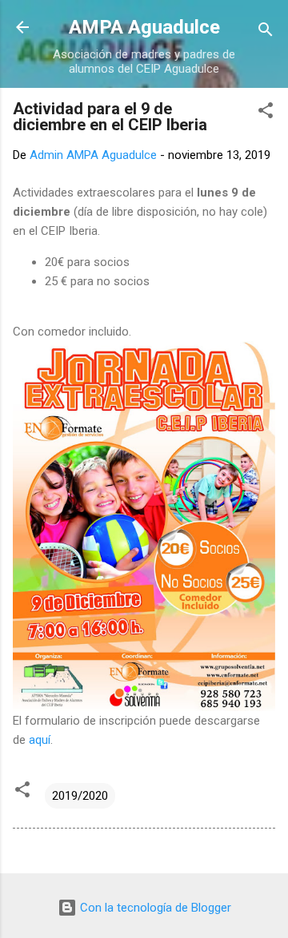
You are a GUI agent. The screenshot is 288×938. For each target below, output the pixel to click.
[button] (265, 113)
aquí (39, 740)
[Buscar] (265, 32)
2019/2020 (80, 796)
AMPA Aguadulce (144, 27)
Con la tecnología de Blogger (154, 907)
